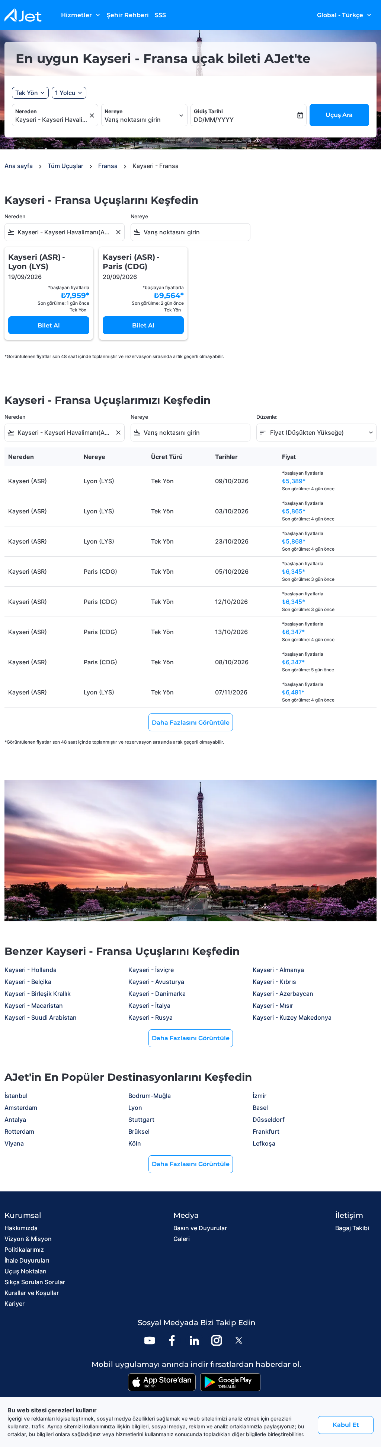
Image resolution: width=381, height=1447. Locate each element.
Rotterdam (19, 1131)
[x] (239, 1340)
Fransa (108, 166)
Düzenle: (267, 417)
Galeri (181, 1238)
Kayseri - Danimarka (157, 993)
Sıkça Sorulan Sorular (34, 1282)
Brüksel (139, 1131)
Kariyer (14, 1303)
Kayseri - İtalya (149, 1005)
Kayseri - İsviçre (151, 969)
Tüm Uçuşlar (65, 166)
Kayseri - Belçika (27, 981)
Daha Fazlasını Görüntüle (191, 1038)
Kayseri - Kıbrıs (274, 981)
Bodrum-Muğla (149, 1095)
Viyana (14, 1143)
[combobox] (51, 119)
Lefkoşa (264, 1143)
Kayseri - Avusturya (156, 981)
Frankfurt (266, 1131)
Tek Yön (26, 92)
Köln (134, 1143)
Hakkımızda (21, 1228)
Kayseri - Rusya (150, 1017)
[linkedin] (194, 1340)
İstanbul (16, 1095)
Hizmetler (81, 15)
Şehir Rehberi (128, 15)
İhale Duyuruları (26, 1260)
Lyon (135, 1107)
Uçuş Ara (339, 114)
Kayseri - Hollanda (30, 969)
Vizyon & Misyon (28, 1238)
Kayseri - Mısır (273, 1005)
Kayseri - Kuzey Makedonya (292, 1017)
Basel (260, 1107)
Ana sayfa (18, 166)
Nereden (26, 111)
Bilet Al (49, 325)
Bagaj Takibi (352, 1228)
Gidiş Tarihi (208, 111)
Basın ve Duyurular (200, 1228)
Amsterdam (20, 1107)
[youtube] (150, 1340)
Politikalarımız (24, 1249)
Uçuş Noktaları (25, 1271)
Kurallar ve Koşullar (31, 1292)
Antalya (15, 1119)
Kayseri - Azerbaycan (283, 993)
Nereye (113, 111)
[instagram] (216, 1340)
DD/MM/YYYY (214, 119)
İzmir (259, 1095)
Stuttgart (141, 1119)
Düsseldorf (269, 1119)
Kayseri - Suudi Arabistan (40, 1017)
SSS (160, 15)
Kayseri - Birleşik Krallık (37, 993)
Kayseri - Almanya (278, 969)
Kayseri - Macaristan (33, 1005)
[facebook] (172, 1340)
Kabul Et (346, 1424)
